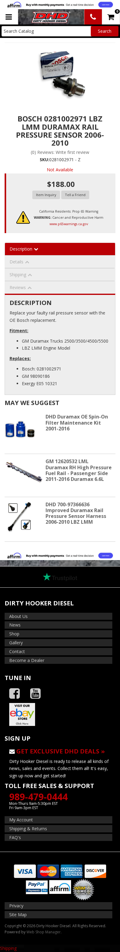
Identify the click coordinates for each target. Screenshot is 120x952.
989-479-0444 (38, 796)
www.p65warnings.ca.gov (69, 224)
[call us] (93, 16)
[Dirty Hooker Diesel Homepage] (50, 16)
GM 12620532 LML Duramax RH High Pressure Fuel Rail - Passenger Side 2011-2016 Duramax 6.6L (79, 470)
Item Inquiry (46, 194)
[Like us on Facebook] (14, 693)
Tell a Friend (75, 194)
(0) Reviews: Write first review (60, 152)
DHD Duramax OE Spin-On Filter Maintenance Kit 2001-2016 (77, 422)
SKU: (44, 159)
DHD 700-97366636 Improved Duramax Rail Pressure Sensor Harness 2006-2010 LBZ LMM (76, 513)
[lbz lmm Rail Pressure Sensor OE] (60, 74)
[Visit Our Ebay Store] (60, 714)
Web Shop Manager (43, 932)
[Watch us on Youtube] (35, 693)
